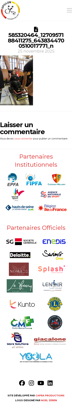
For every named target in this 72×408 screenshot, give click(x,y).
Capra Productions (49, 395)
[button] (69, 10)
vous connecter (23, 138)
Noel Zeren (49, 400)
